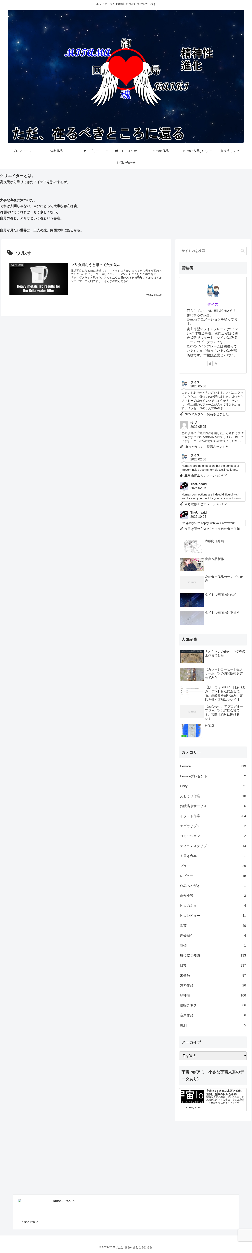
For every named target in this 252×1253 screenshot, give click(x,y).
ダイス (213, 304)
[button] (242, 251)
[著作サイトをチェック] (210, 363)
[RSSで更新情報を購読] (215, 363)
